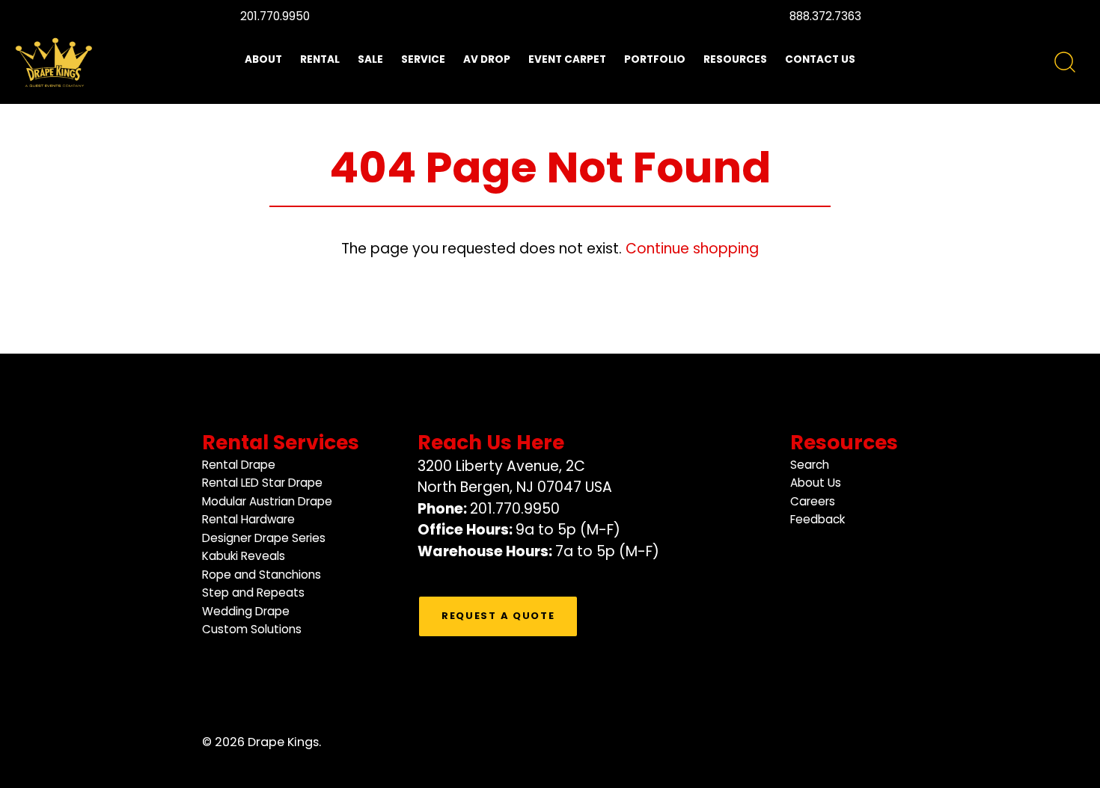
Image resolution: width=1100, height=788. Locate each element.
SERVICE (423, 59)
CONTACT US (820, 59)
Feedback (817, 519)
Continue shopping (692, 248)
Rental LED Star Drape (262, 482)
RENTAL (320, 59)
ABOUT (263, 59)
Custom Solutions (252, 629)
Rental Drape (238, 465)
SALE (370, 59)
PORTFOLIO (654, 59)
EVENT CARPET (567, 59)
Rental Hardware (248, 519)
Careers (812, 501)
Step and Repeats (253, 592)
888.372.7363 (825, 16)
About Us (815, 482)
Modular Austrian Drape (267, 501)
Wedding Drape (246, 611)
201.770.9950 (275, 16)
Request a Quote (497, 616)
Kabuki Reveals (243, 556)
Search (809, 465)
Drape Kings (283, 742)
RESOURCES (735, 59)
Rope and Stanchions (261, 574)
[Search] (1064, 62)
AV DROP (486, 59)
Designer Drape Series (264, 538)
